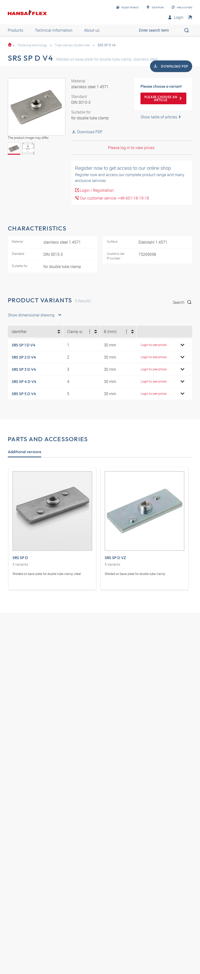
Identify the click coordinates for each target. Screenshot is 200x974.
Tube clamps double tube (72, 45)
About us (92, 30)
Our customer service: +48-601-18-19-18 (114, 198)
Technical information (53, 30)
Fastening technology (32, 45)
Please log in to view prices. (131, 147)
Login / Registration (96, 190)
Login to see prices (154, 345)
